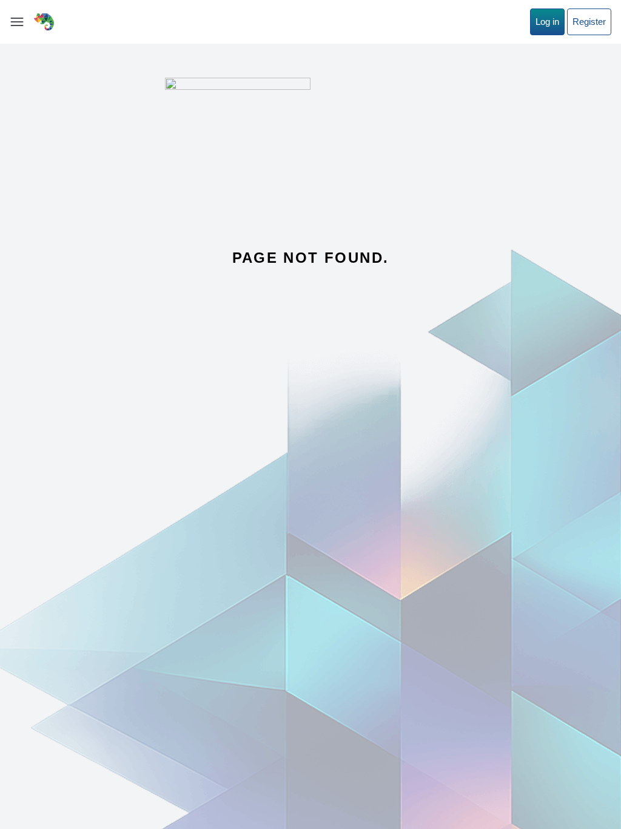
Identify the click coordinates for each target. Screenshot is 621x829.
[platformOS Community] (44, 21)
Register (589, 21)
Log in (547, 21)
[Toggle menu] (17, 22)
